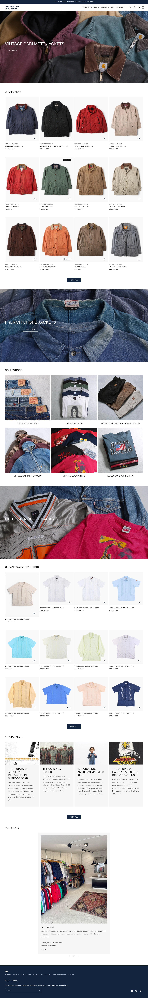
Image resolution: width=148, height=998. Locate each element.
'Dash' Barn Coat (46, 206)
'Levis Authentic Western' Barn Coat (54, 146)
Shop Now (12, 51)
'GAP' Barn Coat (80, 267)
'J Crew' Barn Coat (12, 206)
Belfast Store (26, 975)
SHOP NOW (30, 329)
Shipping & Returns (12, 975)
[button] (130, 7)
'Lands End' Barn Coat (13, 267)
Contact (71, 975)
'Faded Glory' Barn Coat (14, 146)
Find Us (44, 950)
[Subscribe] (39, 990)
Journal (36, 975)
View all (74, 280)
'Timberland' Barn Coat (118, 206)
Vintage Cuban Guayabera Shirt (17, 619)
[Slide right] (78, 956)
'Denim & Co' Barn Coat (117, 146)
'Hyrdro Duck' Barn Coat (84, 146)
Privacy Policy (46, 975)
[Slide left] (69, 956)
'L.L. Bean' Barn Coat (47, 267)
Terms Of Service (59, 975)
